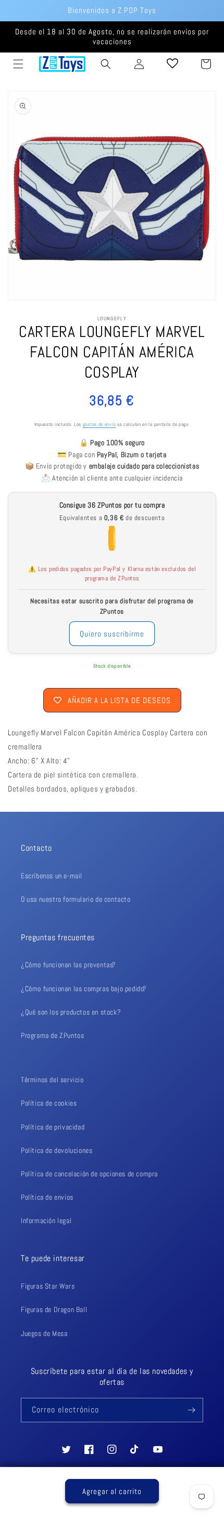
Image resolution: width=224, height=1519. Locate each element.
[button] (18, 64)
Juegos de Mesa (44, 1333)
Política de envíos (47, 1197)
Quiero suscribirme (112, 634)
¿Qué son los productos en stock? (71, 1012)
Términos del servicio (52, 1079)
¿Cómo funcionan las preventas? (68, 964)
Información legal (46, 1220)
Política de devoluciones (56, 1150)
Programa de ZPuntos (52, 1035)
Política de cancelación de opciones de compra (89, 1173)
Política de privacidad (52, 1127)
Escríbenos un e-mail (51, 875)
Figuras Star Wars (47, 1286)
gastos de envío (99, 424)
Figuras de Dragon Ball (54, 1309)
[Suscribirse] (191, 1410)
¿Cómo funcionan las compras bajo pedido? (84, 988)
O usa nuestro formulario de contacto (76, 899)
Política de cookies (49, 1103)
